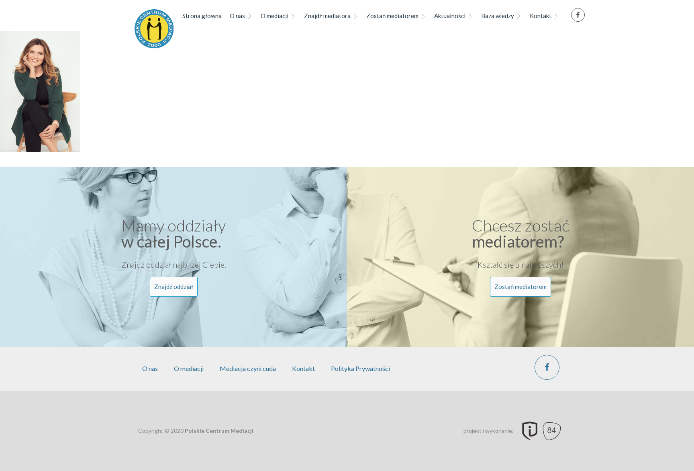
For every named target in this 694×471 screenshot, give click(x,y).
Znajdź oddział (173, 286)
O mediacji (274, 15)
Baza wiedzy (497, 15)
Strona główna (202, 15)
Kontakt (540, 15)
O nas (237, 15)
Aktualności (449, 15)
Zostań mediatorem (392, 15)
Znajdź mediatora (327, 15)
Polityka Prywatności (360, 368)
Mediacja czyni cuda (248, 368)
